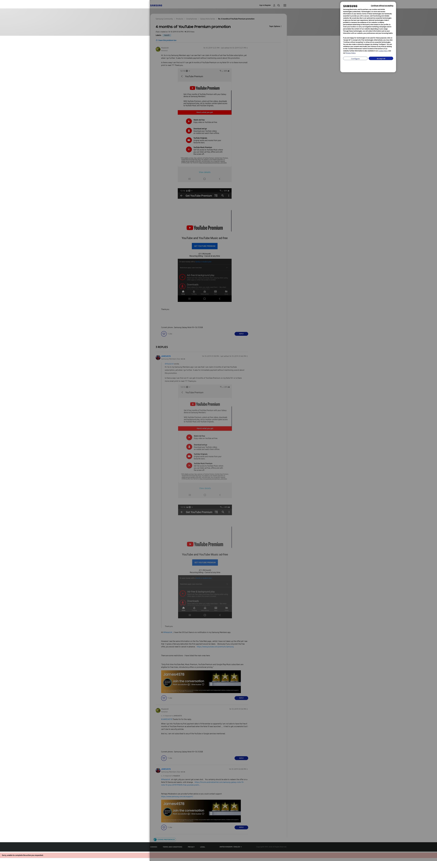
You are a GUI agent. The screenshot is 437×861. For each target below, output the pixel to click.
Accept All (381, 59)
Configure (355, 59)
